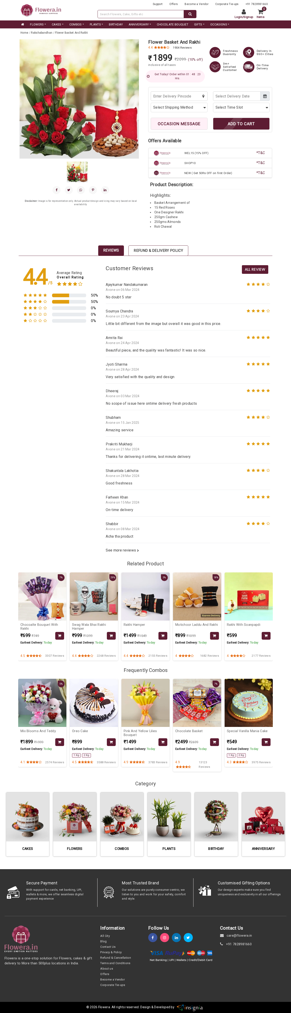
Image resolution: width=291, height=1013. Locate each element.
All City (105, 936)
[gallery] (77, 171)
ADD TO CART (241, 123)
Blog (103, 941)
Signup (248, 17)
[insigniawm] (190, 1007)
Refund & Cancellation (115, 957)
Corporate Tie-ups (226, 4)
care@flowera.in (239, 935)
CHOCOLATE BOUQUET (172, 24)
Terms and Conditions (115, 963)
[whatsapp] (81, 190)
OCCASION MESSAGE (179, 123)
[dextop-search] (190, 14)
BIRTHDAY (116, 24)
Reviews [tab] (111, 250)
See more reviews (121, 550)
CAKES (56, 24)
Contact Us (107, 946)
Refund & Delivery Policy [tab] (158, 250)
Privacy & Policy (111, 952)
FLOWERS (37, 24)
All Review (255, 269)
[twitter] (190, 938)
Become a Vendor (196, 4)
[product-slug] (59, 636)
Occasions (218, 24)
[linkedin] (105, 190)
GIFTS (198, 24)
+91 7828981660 (257, 4)
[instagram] (166, 938)
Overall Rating (70, 277)
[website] (41, 10)
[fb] (154, 938)
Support (158, 4)
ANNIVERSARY (139, 24)
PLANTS (95, 24)
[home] (22, 24)
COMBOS (75, 24)
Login (239, 17)
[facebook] (56, 190)
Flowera (104, 1007)
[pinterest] (93, 190)
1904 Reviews (182, 47)
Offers (173, 4)
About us (106, 968)
